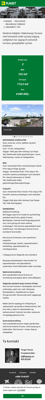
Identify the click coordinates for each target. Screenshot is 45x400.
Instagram (22, 372)
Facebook (12, 372)
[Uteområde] (22, 115)
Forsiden (7, 21)
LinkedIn (33, 372)
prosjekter (19, 21)
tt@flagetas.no (27, 356)
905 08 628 (25, 359)
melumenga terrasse (15, 24)
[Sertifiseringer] (23, 382)
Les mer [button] (21, 390)
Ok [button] (22, 396)
